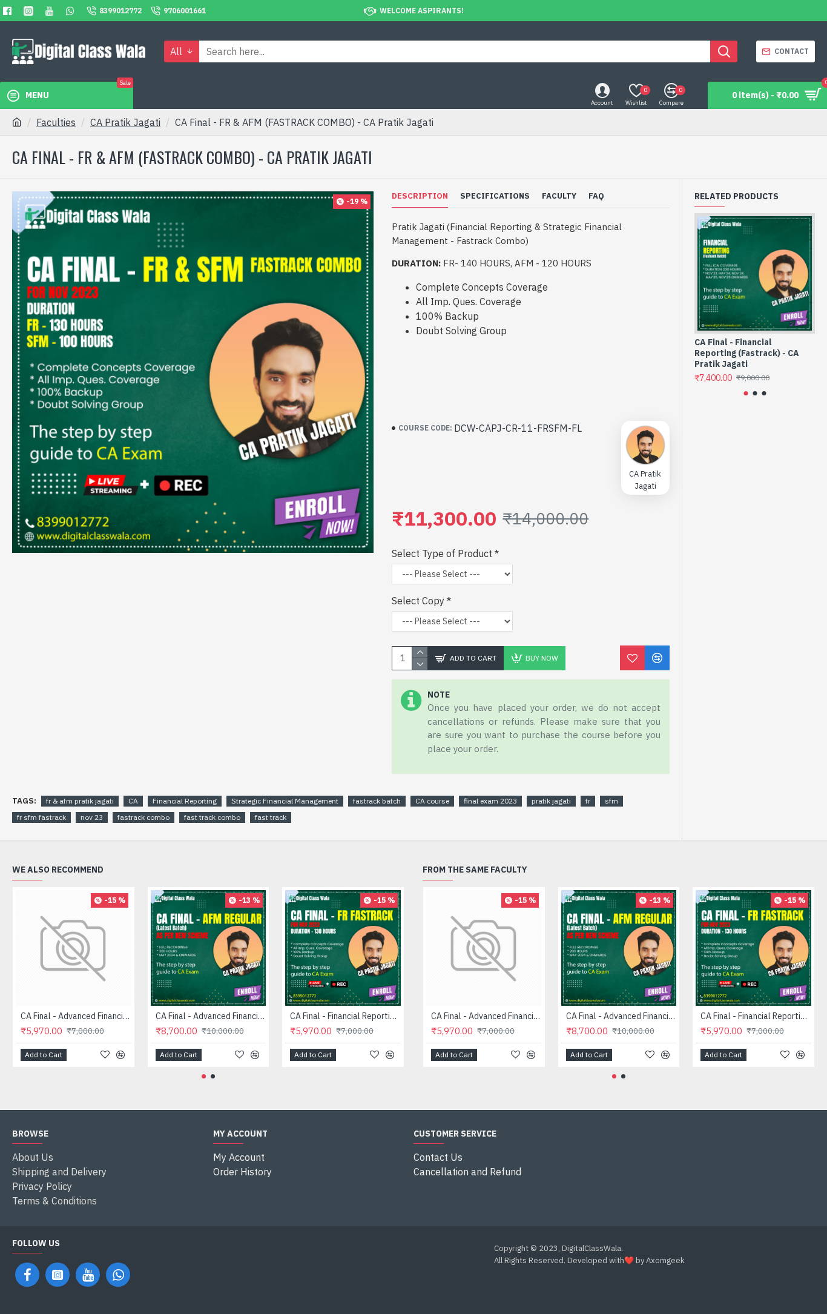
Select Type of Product (442, 553)
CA (133, 800)
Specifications (495, 196)
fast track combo (212, 817)
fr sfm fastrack (41, 817)
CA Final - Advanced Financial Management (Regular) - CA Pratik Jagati (211, 1016)
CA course (432, 800)
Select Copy (418, 601)
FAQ (596, 196)
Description (420, 196)
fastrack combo (143, 817)
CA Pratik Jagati (125, 122)
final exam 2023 (490, 800)
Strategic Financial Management (284, 800)
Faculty (559, 196)
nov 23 (92, 817)
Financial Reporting (185, 800)
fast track (270, 817)
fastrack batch (377, 800)
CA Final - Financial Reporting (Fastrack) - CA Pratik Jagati (746, 353)
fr (587, 800)
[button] (745, 393)
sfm (611, 800)
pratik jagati (551, 800)
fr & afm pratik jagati (80, 800)
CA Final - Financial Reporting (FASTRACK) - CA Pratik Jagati (345, 1016)
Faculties (56, 122)
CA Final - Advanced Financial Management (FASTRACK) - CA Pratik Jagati (76, 1016)
